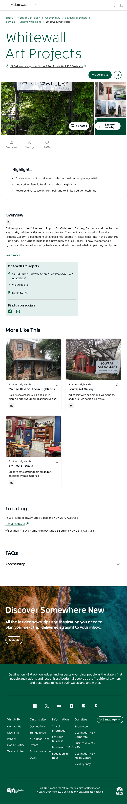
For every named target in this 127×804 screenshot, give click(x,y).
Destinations (38, 726)
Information (60, 719)
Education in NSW (60, 755)
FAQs (47, 147)
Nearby (29, 147)
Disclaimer (14, 732)
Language (110, 719)
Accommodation (40, 751)
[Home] (20, 5)
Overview (11, 147)
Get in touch (20, 293)
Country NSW (52, 18)
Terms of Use (15, 751)
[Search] (113, 6)
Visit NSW (14, 719)
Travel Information (59, 728)
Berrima (10, 22)
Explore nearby (110, 126)
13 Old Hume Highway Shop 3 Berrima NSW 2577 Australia (46, 66)
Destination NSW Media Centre (85, 755)
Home (9, 18)
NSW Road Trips (39, 739)
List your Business (57, 739)
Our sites (81, 719)
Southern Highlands (76, 18)
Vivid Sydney (83, 764)
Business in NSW (62, 747)
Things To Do (38, 732)
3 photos (81, 126)
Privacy (12, 739)
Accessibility (15, 564)
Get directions (15, 524)
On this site (38, 719)
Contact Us (14, 726)
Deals (33, 757)
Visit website (100, 74)
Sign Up (14, 640)
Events (34, 745)
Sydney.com (82, 726)
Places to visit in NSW (29, 18)
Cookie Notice (16, 745)
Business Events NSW (85, 745)
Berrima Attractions (30, 22)
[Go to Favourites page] (121, 5)
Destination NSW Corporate (85, 734)
